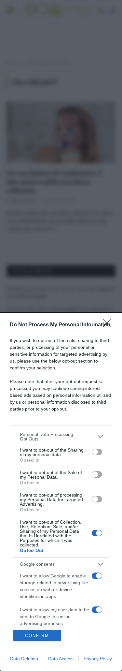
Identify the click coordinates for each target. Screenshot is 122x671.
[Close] (109, 325)
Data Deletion (24, 658)
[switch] (97, 452)
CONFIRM (37, 635)
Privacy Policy (98, 658)
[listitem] (61, 436)
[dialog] (61, 491)
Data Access (61, 658)
